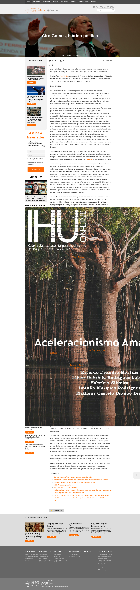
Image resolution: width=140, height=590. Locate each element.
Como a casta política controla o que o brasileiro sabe (73, 477)
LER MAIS (31, 82)
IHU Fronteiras (43, 558)
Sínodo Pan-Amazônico (104, 568)
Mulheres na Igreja (103, 570)
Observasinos (43, 554)
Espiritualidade (83, 1)
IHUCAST (56, 562)
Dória (81, 365)
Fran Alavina (64, 76)
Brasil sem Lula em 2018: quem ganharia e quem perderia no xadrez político (81, 480)
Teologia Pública (43, 556)
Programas (46, 1)
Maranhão (88, 159)
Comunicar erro (56, 510)
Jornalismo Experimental (61, 560)
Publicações (64, 1)
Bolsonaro (73, 365)
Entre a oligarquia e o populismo (65, 487)
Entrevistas (57, 556)
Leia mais (29, 432)
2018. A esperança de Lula (63, 485)
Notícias (55, 1)
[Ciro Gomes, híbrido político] (63, 61)
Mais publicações (73, 554)
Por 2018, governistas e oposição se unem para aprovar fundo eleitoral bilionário (82, 495)
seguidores (77, 368)
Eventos (73, 1)
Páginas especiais (59, 558)
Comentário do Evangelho (105, 554)
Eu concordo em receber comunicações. (36, 159)
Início (28, 1)
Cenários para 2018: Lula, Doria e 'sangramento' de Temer (74, 482)
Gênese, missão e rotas (31, 554)
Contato (93, 1)
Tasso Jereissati (79, 257)
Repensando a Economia (46, 560)
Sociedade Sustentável (45, 562)
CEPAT (27, 560)
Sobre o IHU (36, 1)
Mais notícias (57, 554)
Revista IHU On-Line (74, 556)
